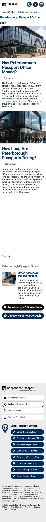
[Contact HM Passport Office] (29, 4)
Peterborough (10, 78)
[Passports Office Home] (10, 4)
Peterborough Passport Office (29, 12)
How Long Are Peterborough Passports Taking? (19, 153)
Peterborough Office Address (25, 307)
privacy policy (12, 501)
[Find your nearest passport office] (35, 4)
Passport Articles (8, 12)
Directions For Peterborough (24, 315)
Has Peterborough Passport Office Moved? (19, 67)
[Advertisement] (23, 224)
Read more (7, 106)
